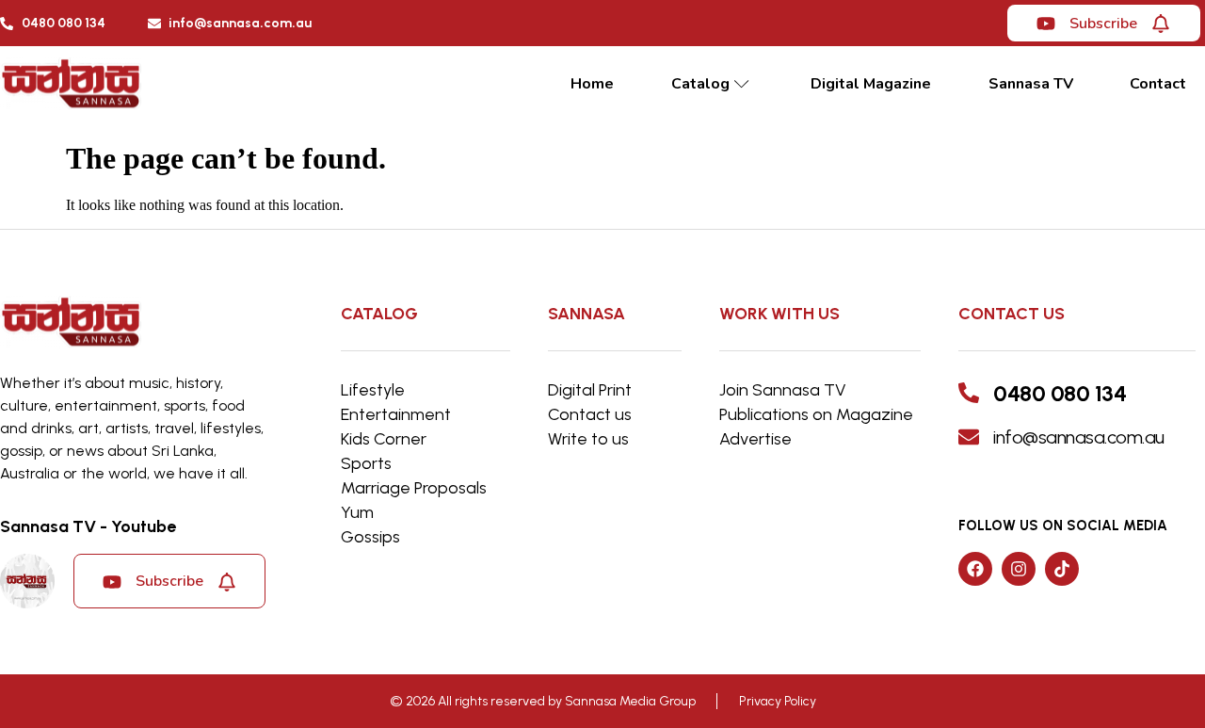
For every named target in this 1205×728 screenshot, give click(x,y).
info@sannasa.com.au (1079, 437)
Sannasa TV (1030, 83)
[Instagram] (1019, 569)
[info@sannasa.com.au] (968, 437)
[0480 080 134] (968, 392)
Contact (1158, 83)
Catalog (700, 83)
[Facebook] (975, 569)
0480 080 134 (1059, 393)
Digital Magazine (871, 83)
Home (592, 83)
